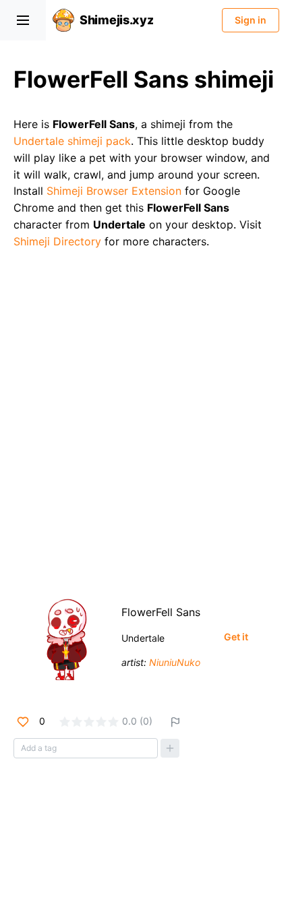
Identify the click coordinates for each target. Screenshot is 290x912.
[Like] (22, 721)
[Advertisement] (145, 416)
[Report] (175, 721)
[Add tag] (170, 748)
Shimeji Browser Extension (114, 190)
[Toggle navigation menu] (22, 20)
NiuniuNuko (174, 662)
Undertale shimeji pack (72, 141)
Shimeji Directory (57, 241)
